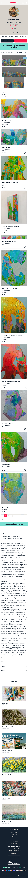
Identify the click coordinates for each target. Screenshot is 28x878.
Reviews (10, 36)
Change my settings (14, 857)
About (16, 36)
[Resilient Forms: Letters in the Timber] (14, 320)
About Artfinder (14, 832)
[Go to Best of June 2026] (14, 719)
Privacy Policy (22, 875)
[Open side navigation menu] (1, 2)
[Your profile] (22, 2)
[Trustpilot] (14, 867)
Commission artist (7, 41)
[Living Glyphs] (14, 141)
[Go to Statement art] (14, 814)
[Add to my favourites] (25, 97)
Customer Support (14, 841)
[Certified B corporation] (14, 863)
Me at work (23, 36)
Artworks (4, 36)
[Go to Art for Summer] (14, 743)
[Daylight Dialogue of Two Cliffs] (14, 212)
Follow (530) (15, 32)
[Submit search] (5, 2)
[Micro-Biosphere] (14, 493)
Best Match (20, 52)
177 (19, 24)
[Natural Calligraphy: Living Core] (14, 366)
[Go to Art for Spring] (14, 767)
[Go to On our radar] (14, 790)
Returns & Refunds (14, 839)
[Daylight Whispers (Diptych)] (14, 172)
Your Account (14, 834)
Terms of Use (14, 875)
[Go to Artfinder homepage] (14, 2)
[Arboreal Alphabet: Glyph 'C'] (14, 273)
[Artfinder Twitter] (12, 829)
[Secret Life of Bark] (14, 410)
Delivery (14, 836)
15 (25, 515)
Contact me (20, 41)
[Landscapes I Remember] (14, 76)
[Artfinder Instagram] (15, 829)
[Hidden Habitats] (14, 451)
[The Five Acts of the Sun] (14, 241)
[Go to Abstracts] (14, 696)
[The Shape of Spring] (14, 113)
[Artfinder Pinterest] (17, 829)
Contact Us (14, 843)
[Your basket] (26, 3)
